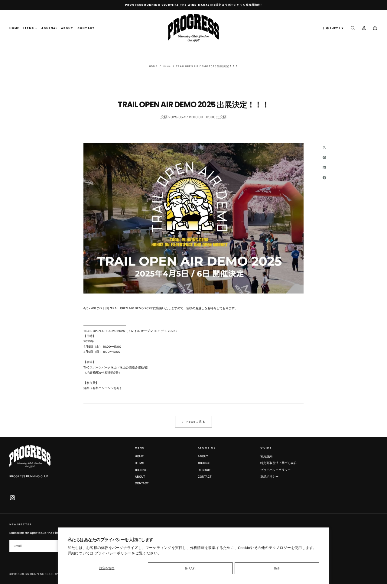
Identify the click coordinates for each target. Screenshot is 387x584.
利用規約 (266, 456)
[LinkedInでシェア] (324, 167)
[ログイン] (363, 28)
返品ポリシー (269, 477)
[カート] (375, 28)
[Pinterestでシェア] (324, 157)
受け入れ (190, 568)
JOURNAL (49, 28)
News (167, 66)
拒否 (277, 568)
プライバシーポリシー (275, 470)
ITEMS (28, 28)
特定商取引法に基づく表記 (278, 463)
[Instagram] (12, 498)
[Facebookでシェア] (324, 178)
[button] (333, 28)
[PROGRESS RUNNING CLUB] (29, 456)
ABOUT (67, 28)
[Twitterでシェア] (324, 147)
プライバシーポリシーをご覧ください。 (128, 553)
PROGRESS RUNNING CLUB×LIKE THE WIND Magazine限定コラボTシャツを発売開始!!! (193, 5)
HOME (14, 28)
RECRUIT (204, 470)
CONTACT (86, 28)
